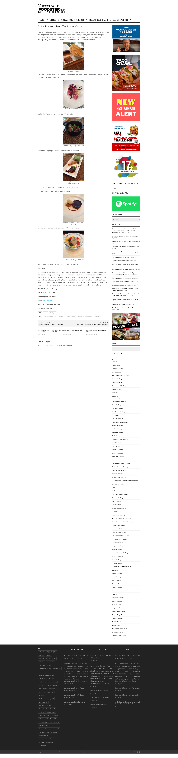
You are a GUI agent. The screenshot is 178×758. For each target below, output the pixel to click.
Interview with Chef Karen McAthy (51, 324)
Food (51, 678)
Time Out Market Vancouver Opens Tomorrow (125, 308)
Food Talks (115, 511)
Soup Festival (116, 608)
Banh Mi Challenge (117, 368)
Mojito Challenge (117, 560)
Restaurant (47, 300)
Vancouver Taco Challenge (119, 304)
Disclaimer (115, 362)
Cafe (41, 662)
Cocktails (51, 662)
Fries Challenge (116, 415)
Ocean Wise (43, 709)
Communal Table (45, 668)
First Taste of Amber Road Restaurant (122, 281)
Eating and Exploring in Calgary (120, 261)
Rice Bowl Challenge (117, 446)
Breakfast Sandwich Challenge (120, 375)
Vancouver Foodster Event (48, 732)
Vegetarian (43, 735)
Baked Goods (44, 652)
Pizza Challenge (116, 580)
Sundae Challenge (117, 618)
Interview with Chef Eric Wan (74, 688)
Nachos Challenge (117, 429)
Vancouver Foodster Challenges (72, 20)
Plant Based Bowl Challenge (120, 439)
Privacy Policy (116, 365)
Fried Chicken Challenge (119, 412)
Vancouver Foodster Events (98, 20)
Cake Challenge (116, 389)
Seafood (54, 715)
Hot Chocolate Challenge (119, 532)
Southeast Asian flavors (85, 316)
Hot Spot (43, 689)
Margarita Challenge (118, 546)
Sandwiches (44, 715)
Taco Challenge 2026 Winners (120, 285)
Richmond (51, 712)
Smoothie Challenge (117, 449)
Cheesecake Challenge (118, 460)
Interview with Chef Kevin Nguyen (75, 681)
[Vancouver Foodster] (52, 12)
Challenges (115, 396)
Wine (41, 742)
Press (113, 591)
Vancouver (98, 316)
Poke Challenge (116, 443)
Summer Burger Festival (119, 615)
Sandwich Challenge (118, 597)
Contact (114, 487)
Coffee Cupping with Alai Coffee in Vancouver (72, 331)
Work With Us (116, 639)
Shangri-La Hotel (70, 316)
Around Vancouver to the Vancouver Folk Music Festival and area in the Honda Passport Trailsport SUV (125, 230)
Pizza (42, 712)
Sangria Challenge (117, 601)
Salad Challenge (116, 594)
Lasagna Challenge (117, 542)
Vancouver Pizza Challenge (99, 704)
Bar (53, 652)
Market (61, 316)
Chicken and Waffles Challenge (121, 463)
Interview (53, 689)
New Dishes (43, 702)
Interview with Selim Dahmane (74, 702)
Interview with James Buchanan (78, 656)
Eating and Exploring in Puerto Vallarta (123, 269)
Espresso (42, 678)
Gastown (42, 685)
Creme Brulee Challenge (119, 401)
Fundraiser (52, 682)
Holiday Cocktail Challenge (119, 529)
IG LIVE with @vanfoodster (119, 539)
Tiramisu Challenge (117, 632)
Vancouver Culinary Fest (119, 635)
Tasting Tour (54, 722)
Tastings (53, 20)
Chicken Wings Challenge (119, 470)
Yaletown (42, 745)
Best (49, 655)
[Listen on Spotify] (126, 211)
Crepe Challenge (117, 405)
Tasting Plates (116, 625)
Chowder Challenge (117, 474)
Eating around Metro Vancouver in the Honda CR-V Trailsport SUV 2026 (49, 331)
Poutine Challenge (117, 587)
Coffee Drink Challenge (118, 484)
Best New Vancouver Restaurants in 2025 (97, 331)
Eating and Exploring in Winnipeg (121, 257)
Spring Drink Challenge (118, 611)
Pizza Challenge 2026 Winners (100, 697)
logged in (52, 345)
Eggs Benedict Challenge (119, 508)
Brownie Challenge (117, 379)
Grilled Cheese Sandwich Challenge (122, 522)
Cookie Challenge (117, 491)
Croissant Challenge (117, 498)
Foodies (42, 682)
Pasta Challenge (116, 577)
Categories (115, 393)
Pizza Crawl (115, 584)
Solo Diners (43, 719)
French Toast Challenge (118, 515)
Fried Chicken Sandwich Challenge (121, 518)
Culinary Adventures (120, 20)
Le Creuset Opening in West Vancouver (123, 236)
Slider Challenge (116, 604)
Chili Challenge (116, 398)
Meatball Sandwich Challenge (120, 553)
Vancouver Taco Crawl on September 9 (123, 241)
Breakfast (43, 658)
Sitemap (114, 360)
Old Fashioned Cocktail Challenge (121, 566)
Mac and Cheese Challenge (120, 422)
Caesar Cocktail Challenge (119, 386)
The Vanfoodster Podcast (119, 628)
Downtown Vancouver (46, 675)
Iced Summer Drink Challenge (120, 535)
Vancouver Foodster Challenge (49, 729)
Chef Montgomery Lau (50, 316)
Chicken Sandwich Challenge (120, 467)
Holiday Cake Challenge (119, 525)
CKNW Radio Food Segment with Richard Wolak (125, 480)
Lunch (42, 695)
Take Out (43, 722)
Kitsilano (50, 692)
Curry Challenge (116, 501)
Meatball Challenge (117, 425)
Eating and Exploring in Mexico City (121, 278)
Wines (49, 742)
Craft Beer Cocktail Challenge (120, 494)
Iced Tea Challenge (117, 418)
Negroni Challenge (117, 563)
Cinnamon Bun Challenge (119, 477)
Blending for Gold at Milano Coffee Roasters (92, 324)
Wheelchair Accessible (46, 739)
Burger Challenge (117, 382)
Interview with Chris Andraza (74, 695)
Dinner (42, 672)
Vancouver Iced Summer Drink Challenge (123, 246)
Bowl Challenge (116, 372)
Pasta (53, 709)
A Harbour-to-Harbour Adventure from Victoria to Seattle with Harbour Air (131, 703)
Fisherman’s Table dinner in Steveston (123, 252)
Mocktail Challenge (117, 556)
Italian (41, 692)
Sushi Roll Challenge (118, 456)
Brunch (52, 658)
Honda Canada (53, 685)
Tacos (53, 719)
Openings (115, 570)
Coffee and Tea (44, 665)
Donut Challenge (117, 505)
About (114, 358)
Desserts (57, 668)
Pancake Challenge (117, 432)
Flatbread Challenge (117, 408)
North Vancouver (45, 705)
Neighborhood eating (46, 699)
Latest (42, 20)
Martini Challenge (117, 549)
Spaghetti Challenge (117, 453)
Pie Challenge (116, 436)
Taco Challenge (116, 622)
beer (41, 655)
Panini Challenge (117, 573)
